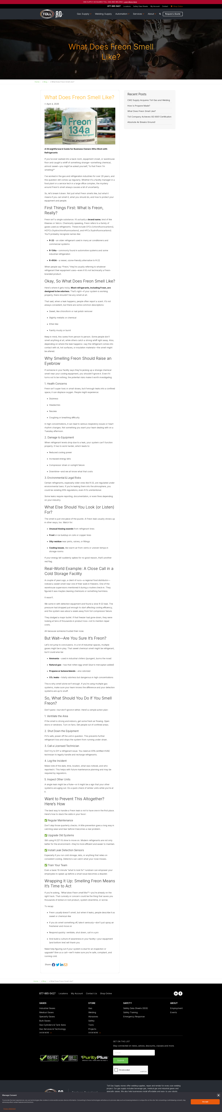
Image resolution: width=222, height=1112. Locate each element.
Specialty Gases (47, 1016)
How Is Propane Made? (138, 106)
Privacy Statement (9, 1109)
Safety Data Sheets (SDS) (135, 1008)
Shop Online (106, 993)
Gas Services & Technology (52, 1029)
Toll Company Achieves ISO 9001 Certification (149, 116)
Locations (127, 6)
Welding (92, 1012)
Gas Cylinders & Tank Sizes (52, 1025)
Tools (91, 1025)
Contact (165, 6)
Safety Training (130, 1012)
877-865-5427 (114, 6)
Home (37, 82)
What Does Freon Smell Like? (141, 111)
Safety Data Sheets (140, 6)
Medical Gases (46, 1012)
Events (173, 1012)
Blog (45, 82)
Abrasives (93, 1016)
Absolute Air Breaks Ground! (141, 122)
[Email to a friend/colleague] (65, 965)
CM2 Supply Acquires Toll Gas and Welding (148, 100)
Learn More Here (130, 2)
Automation (121, 13)
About (151, 13)
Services (137, 13)
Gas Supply (83, 13)
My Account (155, 6)
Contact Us (91, 993)
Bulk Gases (44, 1020)
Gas (90, 1008)
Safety (91, 1020)
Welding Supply (103, 13)
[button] (218, 1095)
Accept (205, 1102)
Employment (176, 1008)
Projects (92, 1029)
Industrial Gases (47, 1008)
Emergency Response (134, 1016)
